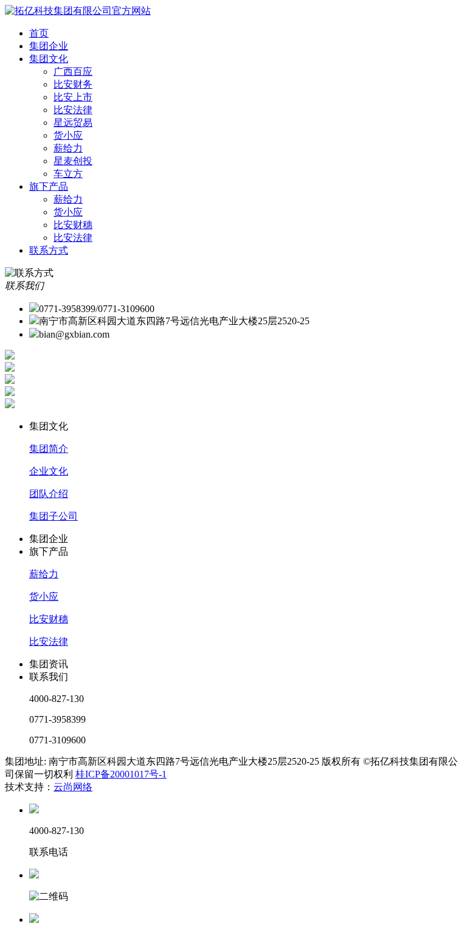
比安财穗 (73, 225)
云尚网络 (73, 787)
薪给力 (68, 148)
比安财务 (73, 84)
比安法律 (73, 110)
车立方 (68, 174)
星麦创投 (73, 161)
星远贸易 (73, 122)
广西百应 (73, 71)
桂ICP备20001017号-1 (121, 774)
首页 (39, 33)
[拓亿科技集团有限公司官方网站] (78, 10)
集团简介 (48, 448)
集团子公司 (53, 516)
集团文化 (48, 59)
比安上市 (73, 97)
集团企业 (48, 46)
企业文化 (48, 471)
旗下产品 (48, 186)
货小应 (68, 135)
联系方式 (48, 250)
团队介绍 (48, 493)
